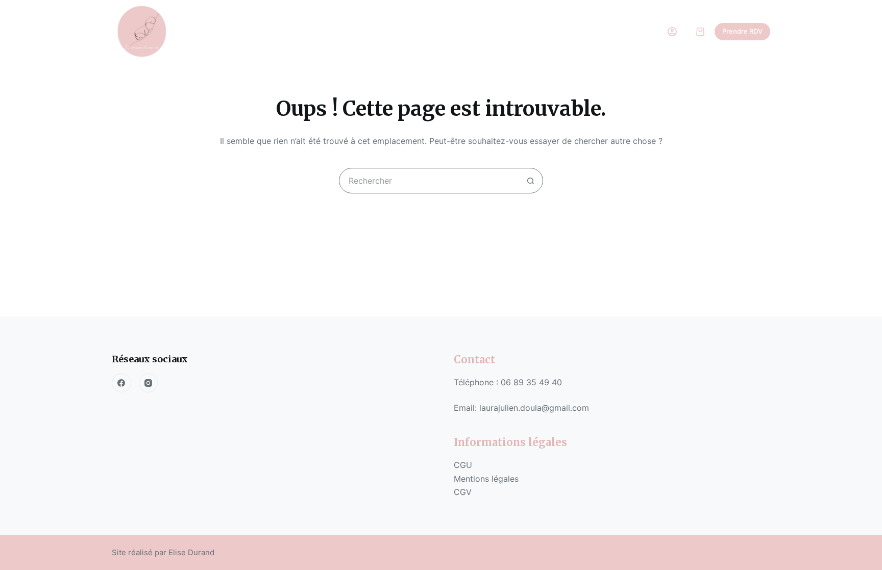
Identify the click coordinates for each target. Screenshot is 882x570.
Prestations (337, 31)
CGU (463, 465)
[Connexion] (672, 31)
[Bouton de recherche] (530, 180)
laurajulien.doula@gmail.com (534, 408)
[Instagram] (148, 383)
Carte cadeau (493, 31)
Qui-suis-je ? (418, 31)
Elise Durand (191, 552)
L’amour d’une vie (259, 31)
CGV (464, 492)
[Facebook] (121, 383)
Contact (559, 31)
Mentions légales (487, 479)
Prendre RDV (742, 31)
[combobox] (428, 180)
